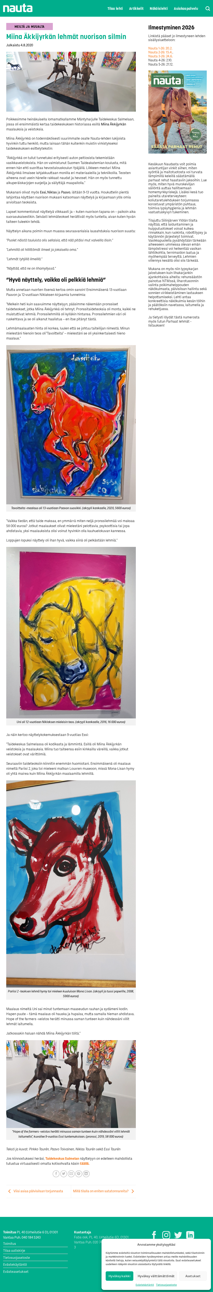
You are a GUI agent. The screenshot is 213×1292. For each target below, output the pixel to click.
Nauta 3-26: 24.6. (160, 56)
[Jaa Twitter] (63, 1173)
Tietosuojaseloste (166, 1285)
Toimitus (9, 1243)
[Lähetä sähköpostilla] (71, 1173)
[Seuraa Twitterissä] (178, 1235)
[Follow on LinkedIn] (190, 1235)
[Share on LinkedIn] (86, 1173)
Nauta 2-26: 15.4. (160, 52)
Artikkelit (136, 8)
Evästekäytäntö (145, 1285)
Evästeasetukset (15, 1271)
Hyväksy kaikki (119, 1276)
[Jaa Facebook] (56, 1173)
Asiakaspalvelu (186, 8)
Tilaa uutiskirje (14, 1250)
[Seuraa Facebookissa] (154, 1235)
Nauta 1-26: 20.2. (160, 48)
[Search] (205, 8)
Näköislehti (159, 8)
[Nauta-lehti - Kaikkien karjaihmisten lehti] (17, 8)
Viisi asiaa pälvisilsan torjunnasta (38, 1191)
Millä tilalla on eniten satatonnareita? (101, 1191)
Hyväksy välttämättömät (156, 1276)
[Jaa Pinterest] (78, 1173)
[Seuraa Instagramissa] (166, 1235)
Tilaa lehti (115, 8)
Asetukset (193, 1276)
